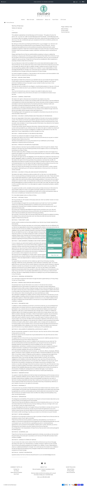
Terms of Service (65, 32)
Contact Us (16, 469)
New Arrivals (30, 19)
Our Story (16, 470)
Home (23, 19)
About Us (47, 19)
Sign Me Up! (55, 255)
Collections (39, 19)
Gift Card (63, 19)
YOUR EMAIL (51, 248)
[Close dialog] (85, 229)
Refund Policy (64, 28)
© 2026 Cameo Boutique (10, 484)
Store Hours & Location (16, 472)
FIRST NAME (51, 243)
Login (76, 1)
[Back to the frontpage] (5, 22)
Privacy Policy (64, 30)
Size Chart (55, 19)
